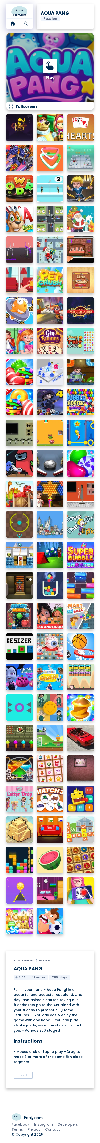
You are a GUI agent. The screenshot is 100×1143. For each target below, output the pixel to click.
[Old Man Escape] (50, 555)
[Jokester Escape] (80, 768)
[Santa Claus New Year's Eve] (80, 219)
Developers (68, 1124)
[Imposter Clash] (19, 463)
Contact (52, 1129)
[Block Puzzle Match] (19, 860)
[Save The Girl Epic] (80, 524)
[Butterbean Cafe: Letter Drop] (19, 799)
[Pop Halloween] (50, 646)
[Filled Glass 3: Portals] (50, 585)
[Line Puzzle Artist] (80, 280)
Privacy (34, 1129)
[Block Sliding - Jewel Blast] (80, 585)
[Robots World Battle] (19, 158)
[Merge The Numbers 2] (80, 799)
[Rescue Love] (50, 188)
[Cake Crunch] (80, 707)
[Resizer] (19, 646)
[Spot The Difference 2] (19, 280)
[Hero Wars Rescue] (80, 188)
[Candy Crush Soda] (19, 921)
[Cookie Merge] (80, 463)
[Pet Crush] (50, 280)
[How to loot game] (19, 768)
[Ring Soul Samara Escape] (80, 494)
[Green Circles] (19, 524)
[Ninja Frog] (50, 433)
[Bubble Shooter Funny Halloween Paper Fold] (50, 402)
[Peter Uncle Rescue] (19, 585)
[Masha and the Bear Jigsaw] (50, 127)
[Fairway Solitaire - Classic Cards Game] (19, 219)
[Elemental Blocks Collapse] (80, 860)
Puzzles (44, 960)
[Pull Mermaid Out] (80, 433)
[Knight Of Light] (19, 127)
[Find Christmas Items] (50, 768)
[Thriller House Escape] (80, 249)
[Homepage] (19, 11)
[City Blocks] (19, 829)
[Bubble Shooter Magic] (50, 494)
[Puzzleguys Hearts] (80, 127)
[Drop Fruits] (50, 860)
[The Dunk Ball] (80, 646)
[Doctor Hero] (80, 890)
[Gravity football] (50, 738)
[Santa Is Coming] (50, 249)
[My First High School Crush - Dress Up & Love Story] (19, 341)
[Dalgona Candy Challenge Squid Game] (50, 707)
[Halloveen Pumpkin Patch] (19, 677)
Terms (17, 1129)
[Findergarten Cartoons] (19, 494)
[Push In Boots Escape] (19, 433)
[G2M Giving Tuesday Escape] (50, 829)
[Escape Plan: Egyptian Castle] (50, 310)
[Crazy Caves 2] (19, 616)
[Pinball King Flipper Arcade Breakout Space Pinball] (50, 463)
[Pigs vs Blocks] (80, 677)
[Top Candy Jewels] (19, 372)
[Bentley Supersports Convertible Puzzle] (80, 738)
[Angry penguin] (19, 555)
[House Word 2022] (80, 829)
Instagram (43, 1124)
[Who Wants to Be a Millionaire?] (80, 310)
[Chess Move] (50, 372)
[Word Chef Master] (19, 188)
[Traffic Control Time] (50, 219)
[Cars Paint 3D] (50, 158)
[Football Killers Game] (50, 921)
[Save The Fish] (19, 310)
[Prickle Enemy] (19, 707)
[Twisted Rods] (19, 249)
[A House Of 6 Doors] (50, 890)
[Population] (50, 524)
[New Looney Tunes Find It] (50, 677)
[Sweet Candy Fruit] (80, 341)
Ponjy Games (24, 960)
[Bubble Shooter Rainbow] (80, 402)
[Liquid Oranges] (19, 890)
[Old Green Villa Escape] (19, 738)
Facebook (20, 1124)
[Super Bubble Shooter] (80, 555)
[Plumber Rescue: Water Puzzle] (80, 372)
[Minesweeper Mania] (80, 158)
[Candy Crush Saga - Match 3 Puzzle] (19, 402)
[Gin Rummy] (50, 341)
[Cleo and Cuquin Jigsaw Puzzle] (50, 616)
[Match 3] (50, 799)
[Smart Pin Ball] (80, 616)
